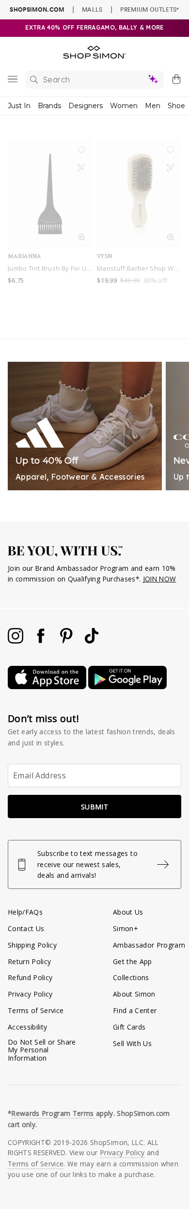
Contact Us (26, 928)
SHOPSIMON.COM (37, 9)
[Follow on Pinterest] (67, 640)
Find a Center (135, 1010)
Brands (49, 105)
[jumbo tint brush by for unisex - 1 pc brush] (50, 193)
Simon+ (125, 928)
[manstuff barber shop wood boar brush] (139, 193)
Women (124, 105)
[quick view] (81, 238)
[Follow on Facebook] (41, 640)
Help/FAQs (25, 912)
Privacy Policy (30, 994)
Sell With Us (132, 1043)
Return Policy (29, 961)
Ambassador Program (149, 945)
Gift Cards (129, 1027)
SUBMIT (94, 806)
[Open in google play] (127, 686)
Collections (131, 977)
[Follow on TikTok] (91, 640)
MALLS (92, 9)
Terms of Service (35, 1010)
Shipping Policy (32, 945)
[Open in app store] (48, 686)
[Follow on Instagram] (16, 640)
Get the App (132, 961)
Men (152, 105)
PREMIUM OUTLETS (149, 9)
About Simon (134, 994)
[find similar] (81, 169)
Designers (85, 105)
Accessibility (27, 1027)
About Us (128, 912)
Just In (19, 105)
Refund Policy (30, 977)
